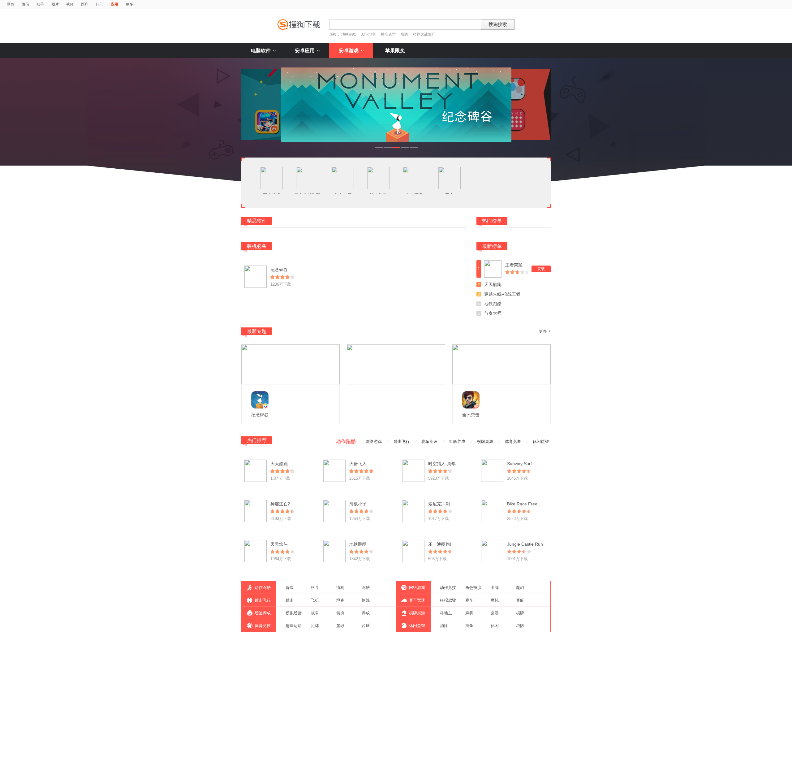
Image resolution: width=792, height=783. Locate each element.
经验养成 (457, 441)
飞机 (315, 600)
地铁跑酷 (348, 34)
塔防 (404, 34)
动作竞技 (448, 587)
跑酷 (366, 587)
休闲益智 (541, 441)
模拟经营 (294, 613)
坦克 (340, 600)
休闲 (495, 625)
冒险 (290, 587)
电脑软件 (261, 50)
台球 (366, 625)
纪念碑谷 (279, 269)
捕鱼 (469, 625)
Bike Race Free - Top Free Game (539, 503)
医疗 (84, 4)
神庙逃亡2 (280, 503)
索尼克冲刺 (439, 503)
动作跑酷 (346, 441)
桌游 (495, 613)
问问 (99, 4)
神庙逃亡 (388, 34)
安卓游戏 (349, 50)
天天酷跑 (492, 284)
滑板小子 (358, 503)
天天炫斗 (279, 544)
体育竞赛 (513, 441)
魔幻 (520, 587)
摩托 (495, 600)
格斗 (315, 587)
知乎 (40, 4)
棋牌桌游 (485, 441)
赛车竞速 (429, 441)
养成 (366, 613)
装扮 (340, 613)
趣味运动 (294, 625)
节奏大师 (492, 313)
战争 (315, 613)
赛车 (469, 600)
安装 (541, 269)
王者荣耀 (514, 264)
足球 (315, 625)
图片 (55, 4)
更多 (131, 4)
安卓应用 (305, 50)
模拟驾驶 (448, 600)
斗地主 (446, 613)
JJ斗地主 (368, 34)
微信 (25, 4)
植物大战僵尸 (424, 34)
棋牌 (520, 613)
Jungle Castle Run (525, 544)
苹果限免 (395, 50)
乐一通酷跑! (439, 544)
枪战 (366, 600)
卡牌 (495, 587)
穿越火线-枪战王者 (502, 294)
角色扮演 (473, 587)
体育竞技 (263, 625)
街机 (340, 587)
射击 (290, 600)
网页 (10, 4)
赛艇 (520, 600)
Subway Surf (519, 463)
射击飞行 (402, 441)
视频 (70, 4)
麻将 (469, 613)
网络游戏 (374, 441)
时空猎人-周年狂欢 (446, 463)
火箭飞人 (358, 463)
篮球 (340, 625)
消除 (444, 625)
